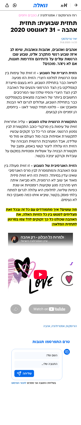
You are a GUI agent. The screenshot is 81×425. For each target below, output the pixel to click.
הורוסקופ (71, 326)
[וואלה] (40, 5)
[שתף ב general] (7, 5)
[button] (64, 5)
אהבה (46, 326)
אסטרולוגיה (58, 326)
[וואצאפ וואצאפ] (15, 5)
